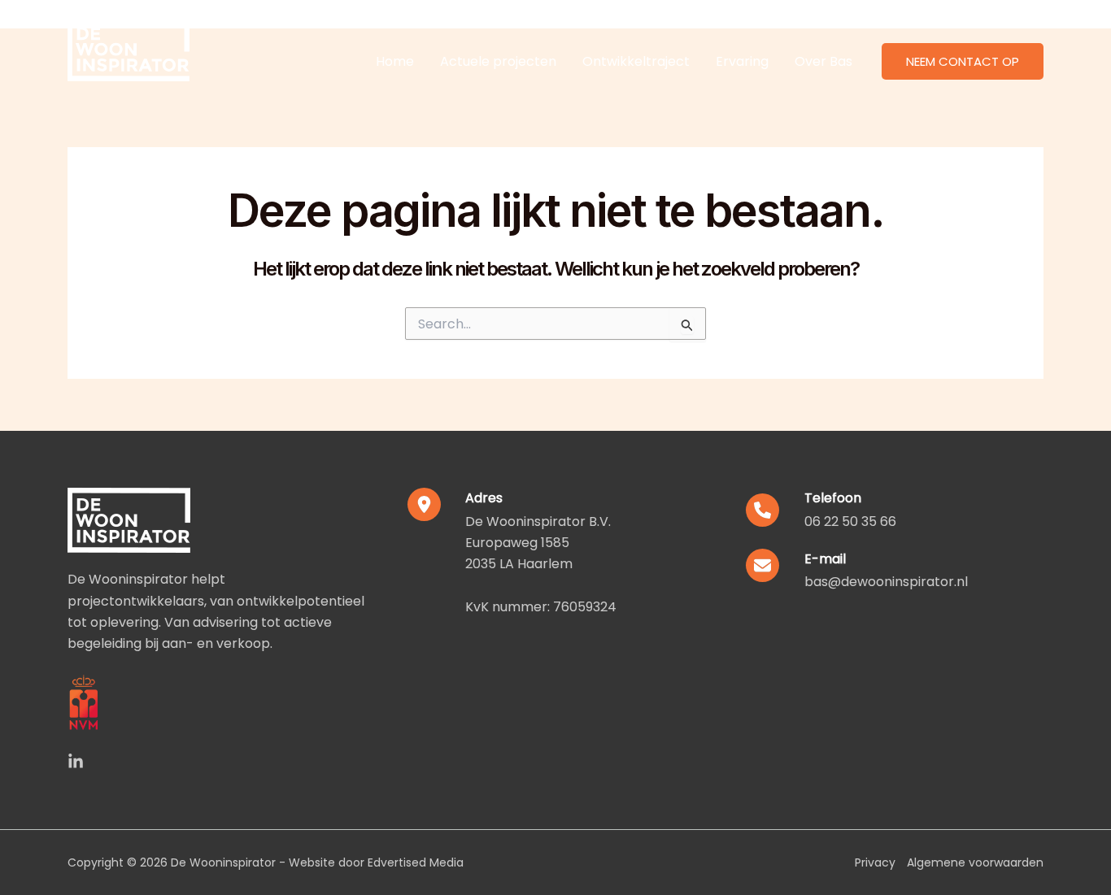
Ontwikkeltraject (636, 61)
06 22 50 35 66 (850, 521)
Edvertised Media (416, 862)
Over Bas (823, 61)
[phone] (762, 510)
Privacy (875, 862)
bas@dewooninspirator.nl (886, 581)
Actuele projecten (498, 61)
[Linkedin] (76, 762)
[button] (962, 61)
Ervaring (742, 61)
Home (395, 61)
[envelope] (762, 565)
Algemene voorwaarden (975, 862)
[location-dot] (424, 504)
